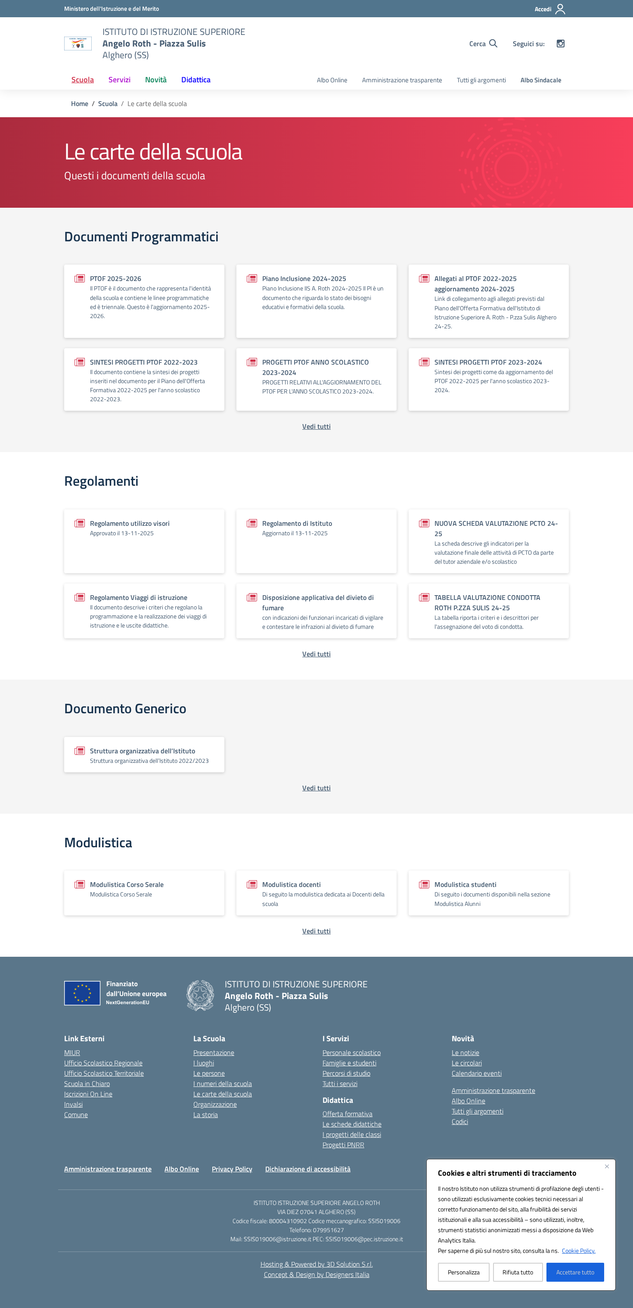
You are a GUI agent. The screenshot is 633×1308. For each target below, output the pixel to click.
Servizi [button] (119, 79)
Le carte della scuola (222, 1094)
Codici (460, 1121)
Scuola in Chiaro (87, 1083)
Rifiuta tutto (518, 1272)
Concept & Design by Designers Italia (316, 1274)
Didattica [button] (196, 79)
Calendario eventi (477, 1073)
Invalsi (73, 1104)
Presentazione (213, 1052)
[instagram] (560, 43)
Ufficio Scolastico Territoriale (104, 1073)
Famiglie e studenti (349, 1063)
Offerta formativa (347, 1113)
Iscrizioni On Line (88, 1094)
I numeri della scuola (222, 1083)
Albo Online (332, 80)
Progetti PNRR (343, 1144)
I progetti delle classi (352, 1134)
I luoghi (203, 1063)
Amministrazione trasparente (402, 80)
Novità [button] (156, 79)
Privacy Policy (232, 1169)
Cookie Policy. (579, 1250)
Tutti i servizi (340, 1083)
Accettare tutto (575, 1272)
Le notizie (465, 1052)
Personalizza (464, 1272)
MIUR (72, 1052)
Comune (76, 1114)
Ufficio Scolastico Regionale (103, 1063)
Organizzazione (215, 1104)
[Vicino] (607, 1166)
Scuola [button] (82, 79)
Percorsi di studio (346, 1073)
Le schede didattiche (352, 1124)
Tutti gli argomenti (481, 80)
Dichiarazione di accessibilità (308, 1169)
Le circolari (467, 1063)
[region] (521, 1225)
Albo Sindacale (541, 80)
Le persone (209, 1073)
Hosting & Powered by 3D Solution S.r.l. (317, 1264)
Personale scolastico (352, 1052)
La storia (205, 1114)
